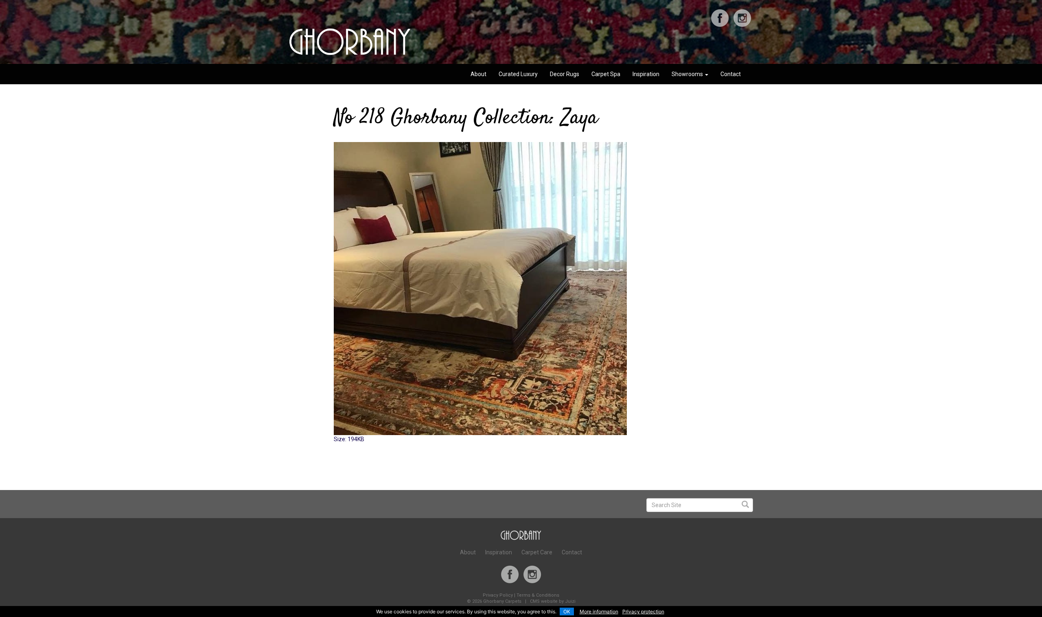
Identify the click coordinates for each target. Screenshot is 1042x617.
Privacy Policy (498, 595)
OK (566, 611)
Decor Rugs (564, 74)
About (478, 74)
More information (599, 611)
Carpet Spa (605, 74)
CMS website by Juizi (553, 601)
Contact (730, 74)
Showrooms (688, 74)
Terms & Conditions (538, 595)
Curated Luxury (518, 74)
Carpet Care (536, 552)
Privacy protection (643, 611)
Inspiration (646, 74)
